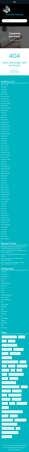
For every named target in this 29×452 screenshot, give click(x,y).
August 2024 (4, 136)
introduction (6, 391)
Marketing (3, 306)
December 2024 (5, 127)
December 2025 (5, 101)
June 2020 (4, 232)
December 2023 (5, 152)
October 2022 (5, 171)
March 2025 (4, 120)
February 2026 (5, 96)
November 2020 (5, 220)
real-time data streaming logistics (12, 411)
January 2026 (4, 99)
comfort (5, 353)
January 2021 (4, 218)
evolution (5, 370)
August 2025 (4, 110)
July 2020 (3, 229)
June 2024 (4, 141)
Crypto (3, 281)
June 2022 (4, 178)
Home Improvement (6, 295)
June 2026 (4, 89)
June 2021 (3, 206)
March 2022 (4, 185)
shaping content (7, 420)
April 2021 (3, 211)
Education (3, 285)
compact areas (15, 353)
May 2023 (3, 164)
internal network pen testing (10, 387)
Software (3, 320)
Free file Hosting (14, 14)
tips (18, 428)
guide (4, 374)
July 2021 (3, 204)
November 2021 (5, 194)
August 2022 (4, 176)
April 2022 (4, 183)
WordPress (18, 450)
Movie (2, 309)
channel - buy (18, 349)
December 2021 (5, 192)
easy (4, 366)
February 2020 (5, 239)
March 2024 (4, 145)
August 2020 (4, 227)
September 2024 (5, 134)
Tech (2, 325)
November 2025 (5, 103)
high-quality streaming (16, 374)
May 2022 (3, 180)
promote (5, 407)
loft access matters (15, 395)
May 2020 (3, 234)
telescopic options (8, 428)
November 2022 (5, 169)
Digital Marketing (5, 283)
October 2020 (5, 222)
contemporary (7, 357)
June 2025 (4, 115)
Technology (4, 327)
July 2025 (3, 113)
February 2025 (5, 122)
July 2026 (3, 87)
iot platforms (16, 391)
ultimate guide (7, 436)
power (12, 403)
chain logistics (7, 349)
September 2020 (5, 225)
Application (4, 271)
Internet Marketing (6, 299)
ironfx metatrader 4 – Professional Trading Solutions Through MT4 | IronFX (12, 263)
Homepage (14, 71)
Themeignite (22, 447)
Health (2, 292)
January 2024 (4, 150)
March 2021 (4, 213)
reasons (5, 416)
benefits (21, 337)
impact (5, 378)
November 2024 (5, 129)
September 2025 (5, 108)
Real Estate (4, 311)
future (19, 370)
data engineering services (10, 362)
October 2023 (5, 157)
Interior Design (5, 297)
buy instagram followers (9, 345)
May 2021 (3, 208)
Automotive (4, 274)
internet (24, 387)
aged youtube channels (9, 337)
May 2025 (3, 117)
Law (2, 302)
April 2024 (4, 143)
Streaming (3, 323)
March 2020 (4, 236)
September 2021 (5, 199)
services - (14, 416)
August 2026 (4, 85)
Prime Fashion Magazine (10, 447)
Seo (2, 316)
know (4, 395)
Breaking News (5, 276)
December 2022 (5, 166)
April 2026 (4, 92)
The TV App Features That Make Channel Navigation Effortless (12, 259)
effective (11, 366)
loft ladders (6, 399)
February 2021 (5, 215)
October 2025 (5, 106)
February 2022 (5, 187)
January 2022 (4, 190)
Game (2, 290)
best (4, 341)
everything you (22, 366)
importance (14, 378)
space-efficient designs (9, 424)
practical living (22, 403)
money (5, 403)
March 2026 (4, 94)
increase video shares (9, 382)
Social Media (4, 318)
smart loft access (20, 420)
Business (3, 278)
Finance (3, 288)
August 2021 (4, 201)
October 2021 (4, 197)
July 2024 (3, 138)
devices (23, 362)
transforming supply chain (10, 432)
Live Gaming (4, 304)
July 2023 (3, 162)
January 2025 (4, 124)
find (13, 370)
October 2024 (5, 131)
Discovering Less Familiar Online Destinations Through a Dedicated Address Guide (13, 247)
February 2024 (5, 148)
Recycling (3, 313)
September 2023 (5, 159)
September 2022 (5, 173)
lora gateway (16, 399)
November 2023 (5, 155)
